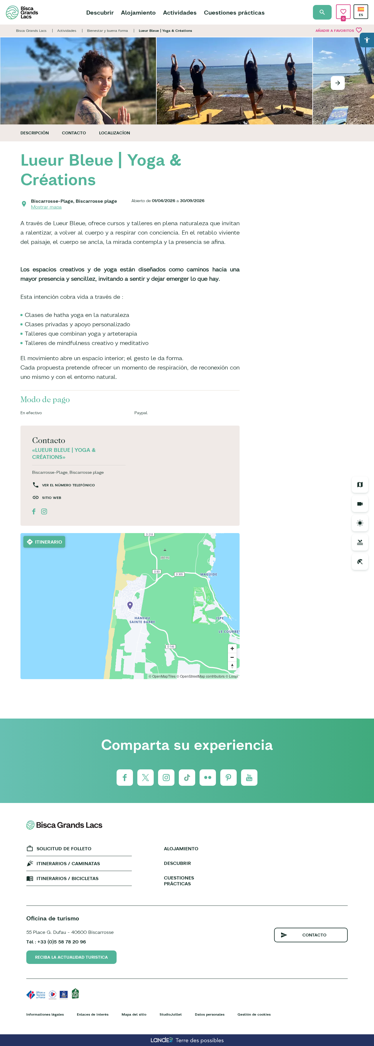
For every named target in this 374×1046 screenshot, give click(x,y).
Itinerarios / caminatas (68, 863)
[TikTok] (187, 777)
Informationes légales (45, 1014)
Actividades (180, 12)
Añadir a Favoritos (339, 30)
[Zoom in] (232, 648)
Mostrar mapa (46, 207)
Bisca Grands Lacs (31, 30)
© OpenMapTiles (162, 676)
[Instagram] (166, 777)
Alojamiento (138, 12)
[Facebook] (125, 777)
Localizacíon (114, 133)
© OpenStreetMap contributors (200, 676)
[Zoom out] (232, 657)
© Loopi (232, 676)
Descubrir (100, 12)
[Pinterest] (228, 777)
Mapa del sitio (134, 1014)
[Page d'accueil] (22, 12)
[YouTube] (249, 777)
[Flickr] (208, 777)
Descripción (34, 133)
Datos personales (209, 1014)
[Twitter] (145, 777)
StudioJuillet (171, 1014)
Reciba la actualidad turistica (71, 957)
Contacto (74, 133)
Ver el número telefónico (68, 485)
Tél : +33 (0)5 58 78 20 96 (56, 942)
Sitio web (51, 497)
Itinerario (48, 542)
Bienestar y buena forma (107, 30)
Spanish (361, 9)
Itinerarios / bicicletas (67, 878)
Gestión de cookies (254, 1014)
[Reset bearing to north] (232, 666)
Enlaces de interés (92, 1014)
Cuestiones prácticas (234, 12)
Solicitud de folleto (64, 848)
